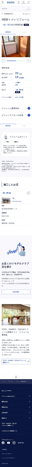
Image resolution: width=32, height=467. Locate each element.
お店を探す (16, 292)
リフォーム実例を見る (21, 381)
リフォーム (10, 381)
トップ (3, 381)
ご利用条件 (4, 449)
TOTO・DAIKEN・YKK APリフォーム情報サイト (14, 361)
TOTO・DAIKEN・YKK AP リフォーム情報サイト (9, 424)
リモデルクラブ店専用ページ (9, 431)
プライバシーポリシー (7, 453)
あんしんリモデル (6, 390)
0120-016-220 (16, 201)
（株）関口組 (7, 25)
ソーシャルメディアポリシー (8, 457)
